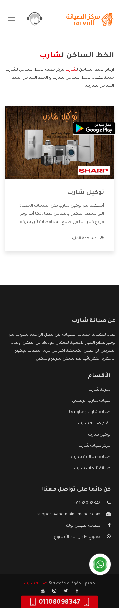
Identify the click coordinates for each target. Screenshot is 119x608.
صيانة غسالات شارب (91, 457)
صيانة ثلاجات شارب (92, 468)
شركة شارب (99, 390)
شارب (71, 70)
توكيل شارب (85, 193)
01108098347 (87, 503)
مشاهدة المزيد (84, 238)
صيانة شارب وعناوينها (90, 412)
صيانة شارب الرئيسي (91, 401)
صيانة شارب (35, 583)
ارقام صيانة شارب (94, 423)
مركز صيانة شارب (94, 446)
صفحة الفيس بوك (83, 526)
